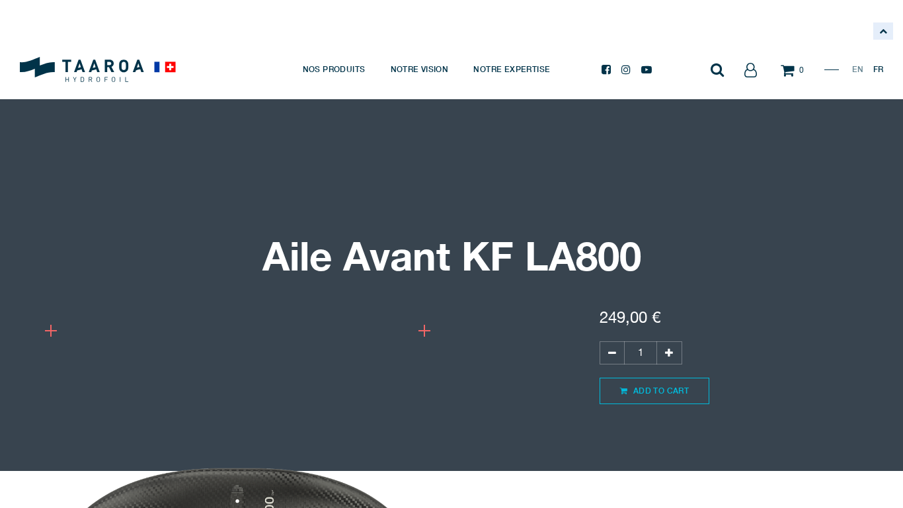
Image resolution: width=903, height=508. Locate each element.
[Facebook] (606, 69)
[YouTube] (646, 69)
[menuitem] (334, 69)
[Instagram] (626, 69)
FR (878, 69)
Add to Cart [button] (660, 391)
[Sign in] (750, 69)
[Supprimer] (612, 352)
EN (857, 69)
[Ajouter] (669, 352)
